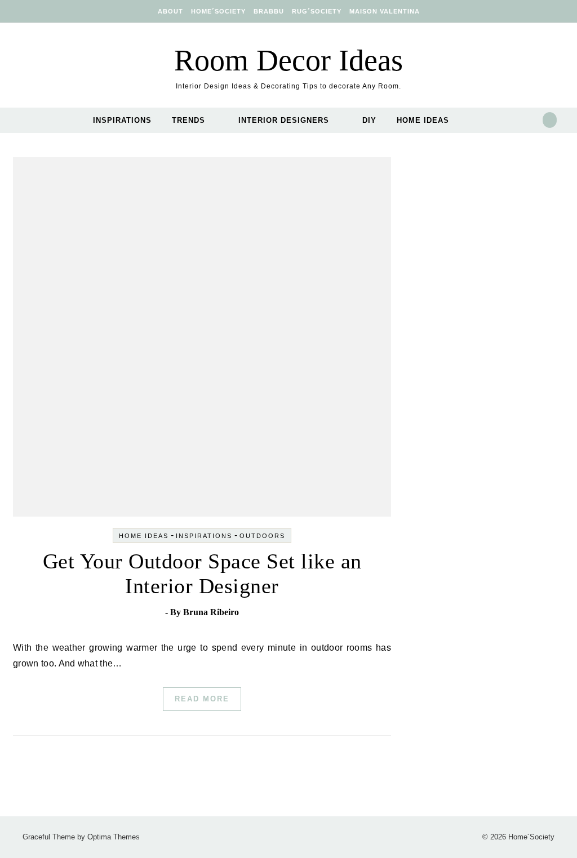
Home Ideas (423, 120)
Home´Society (218, 11)
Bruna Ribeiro (211, 612)
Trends (188, 120)
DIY (369, 120)
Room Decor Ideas (288, 60)
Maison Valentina (384, 11)
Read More (202, 699)
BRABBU (269, 11)
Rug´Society (316, 11)
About (170, 11)
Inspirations (122, 120)
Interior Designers (283, 120)
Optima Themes (113, 837)
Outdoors (262, 535)
